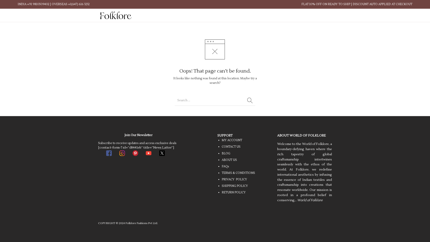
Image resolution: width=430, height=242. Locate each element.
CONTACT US (231, 147)
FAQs (225, 166)
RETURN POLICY (234, 192)
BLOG (226, 153)
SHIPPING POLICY (235, 186)
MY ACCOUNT (232, 140)
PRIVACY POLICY (234, 179)
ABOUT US (229, 160)
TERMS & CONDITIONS (238, 173)
